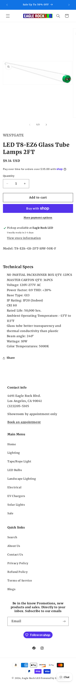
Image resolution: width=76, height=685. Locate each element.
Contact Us (15, 554)
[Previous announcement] (7, 5)
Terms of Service (19, 580)
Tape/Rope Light (19, 461)
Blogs (11, 589)
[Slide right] (46, 125)
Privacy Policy (17, 563)
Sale (10, 513)
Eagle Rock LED (31, 678)
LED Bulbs (14, 470)
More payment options (38, 217)
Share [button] (11, 357)
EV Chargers (16, 496)
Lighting (13, 452)
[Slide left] (30, 125)
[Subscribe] (64, 621)
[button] (8, 16)
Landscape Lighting (21, 478)
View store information (24, 238)
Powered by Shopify (52, 678)
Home (11, 444)
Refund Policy (17, 572)
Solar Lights (16, 504)
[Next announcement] (69, 5)
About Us (13, 546)
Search (12, 537)
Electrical (14, 487)
